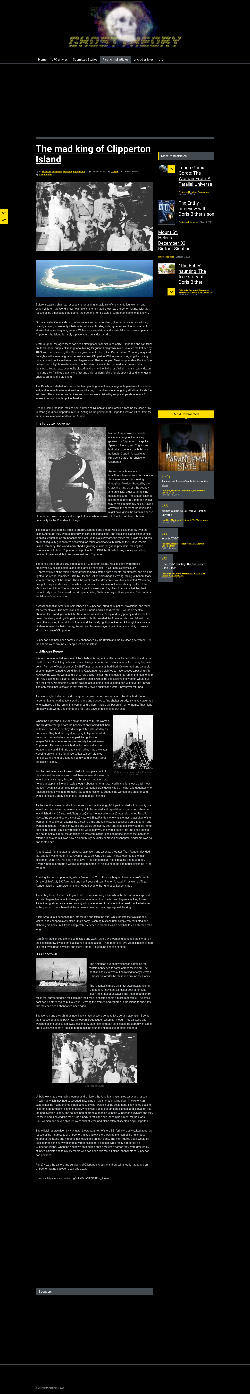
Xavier (114, 171)
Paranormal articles (116, 59)
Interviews (193, 222)
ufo (161, 59)
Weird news (202, 520)
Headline (57, 171)
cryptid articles (144, 59)
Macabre (67, 171)
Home (42, 59)
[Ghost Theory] (125, 42)
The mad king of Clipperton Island (93, 154)
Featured (46, 171)
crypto (161, 257)
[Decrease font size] (4, 220)
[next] (171, 291)
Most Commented (186, 414)
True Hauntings (205, 292)
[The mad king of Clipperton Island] (94, 216)
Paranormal (79, 171)
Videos (172, 546)
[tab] (186, 415)
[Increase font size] (4, 213)
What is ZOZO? (171, 538)
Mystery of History (180, 520)
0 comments (45, 174)
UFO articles (60, 59)
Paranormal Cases (188, 292)
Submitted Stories (85, 59)
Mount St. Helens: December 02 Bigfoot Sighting (174, 241)
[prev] (171, 169)
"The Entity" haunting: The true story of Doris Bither (192, 274)
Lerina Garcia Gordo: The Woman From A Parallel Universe (195, 176)
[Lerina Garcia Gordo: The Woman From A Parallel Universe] (166, 169)
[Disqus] (94, 1236)
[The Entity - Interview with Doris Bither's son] (166, 212)
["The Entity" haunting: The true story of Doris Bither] (166, 268)
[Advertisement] (125, 102)
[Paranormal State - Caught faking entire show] (186, 447)
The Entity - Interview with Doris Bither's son (196, 208)
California (183, 290)
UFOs (171, 493)
